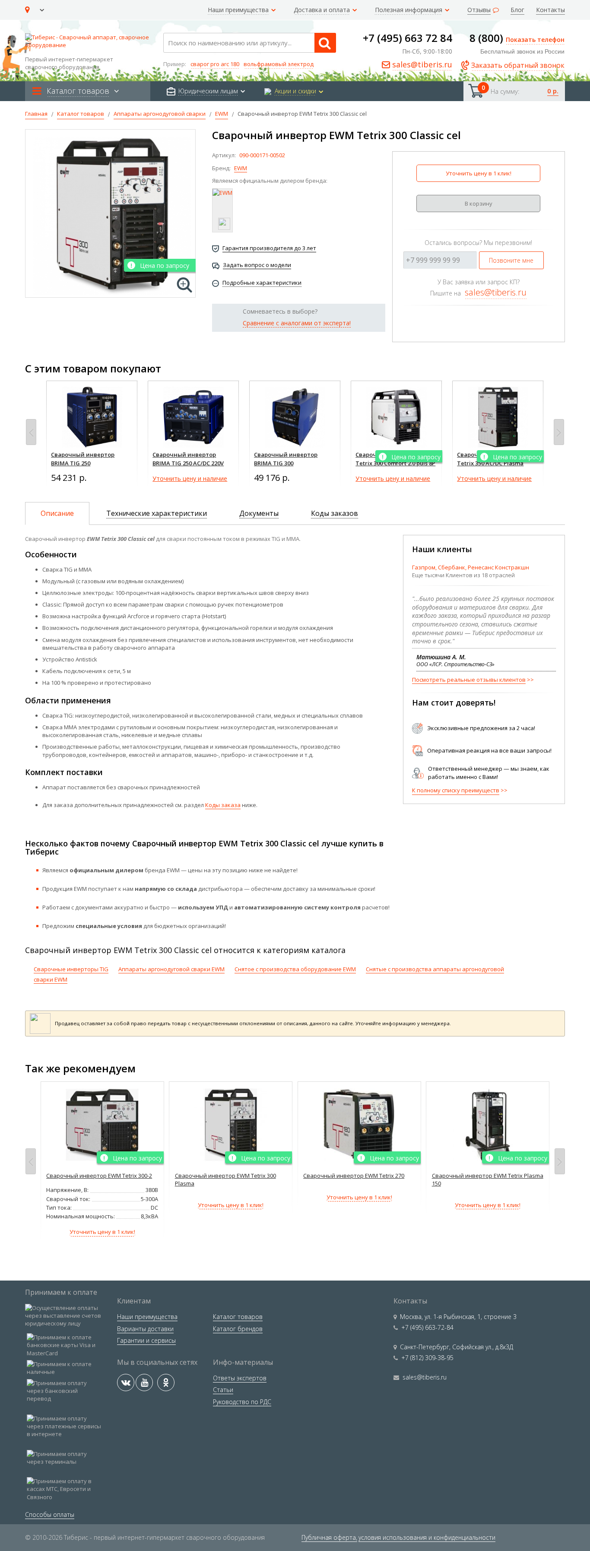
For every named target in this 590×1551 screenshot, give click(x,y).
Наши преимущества (147, 1317)
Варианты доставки (145, 1329)
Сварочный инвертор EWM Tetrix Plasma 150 (487, 1179)
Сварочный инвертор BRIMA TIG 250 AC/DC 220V (188, 459)
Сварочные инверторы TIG (71, 969)
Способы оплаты (49, 1514)
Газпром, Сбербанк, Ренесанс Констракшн (470, 567)
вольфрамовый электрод (279, 64)
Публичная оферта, (329, 1537)
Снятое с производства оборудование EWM (295, 969)
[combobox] (249, 43)
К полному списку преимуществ (455, 790)
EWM (240, 168)
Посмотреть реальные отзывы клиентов (469, 679)
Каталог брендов (238, 1329)
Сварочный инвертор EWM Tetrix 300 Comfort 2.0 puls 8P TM (395, 463)
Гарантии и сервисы (146, 1340)
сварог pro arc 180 (214, 64)
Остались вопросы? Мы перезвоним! (478, 242)
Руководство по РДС (242, 1402)
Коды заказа (223, 805)
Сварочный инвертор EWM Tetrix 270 (353, 1175)
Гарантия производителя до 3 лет (269, 248)
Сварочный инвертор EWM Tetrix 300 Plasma (225, 1179)
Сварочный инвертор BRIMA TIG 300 (285, 459)
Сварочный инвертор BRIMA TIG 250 (82, 459)
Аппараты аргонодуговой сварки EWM (171, 969)
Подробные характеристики (261, 282)
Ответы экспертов (239, 1378)
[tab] (57, 513)
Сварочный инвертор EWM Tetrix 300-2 (99, 1175)
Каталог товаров (238, 1317)
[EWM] (222, 210)
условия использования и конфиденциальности (426, 1537)
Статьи (223, 1390)
